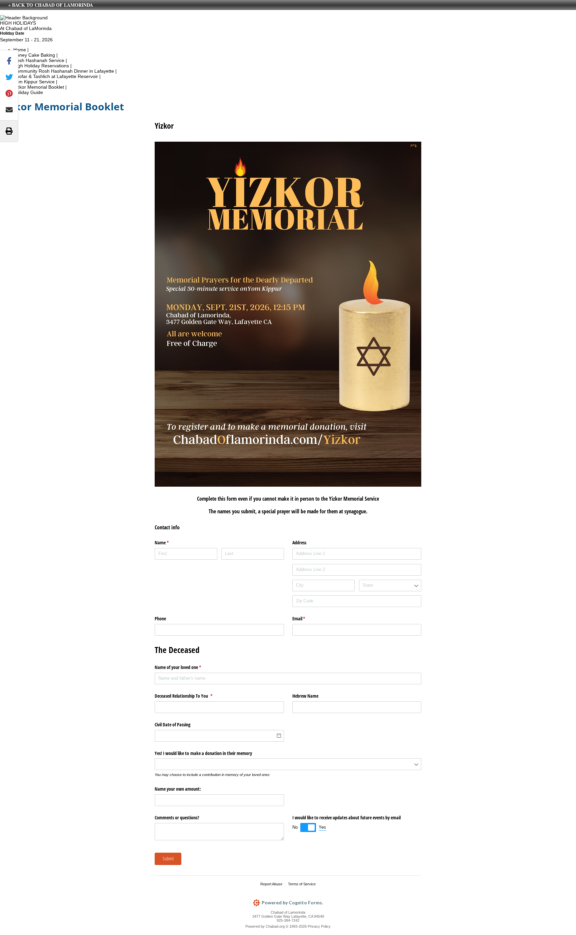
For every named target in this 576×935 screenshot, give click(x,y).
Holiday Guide (28, 92)
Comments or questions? (177, 817)
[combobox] (390, 585)
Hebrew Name (305, 696)
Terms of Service (302, 884)
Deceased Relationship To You (191, 696)
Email (306, 618)
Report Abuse (271, 884)
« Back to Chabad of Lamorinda (50, 4)
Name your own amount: (178, 789)
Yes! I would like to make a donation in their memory (203, 753)
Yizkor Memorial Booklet (38, 87)
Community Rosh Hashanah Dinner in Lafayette (63, 71)
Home (19, 49)
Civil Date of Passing (172, 724)
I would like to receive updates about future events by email (346, 817)
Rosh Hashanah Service (38, 60)
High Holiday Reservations (41, 65)
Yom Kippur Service (34, 81)
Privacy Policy (319, 926)
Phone (160, 618)
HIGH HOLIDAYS (18, 23)
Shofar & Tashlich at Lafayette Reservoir (55, 76)
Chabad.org (275, 926)
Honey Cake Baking (34, 55)
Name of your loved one (186, 667)
